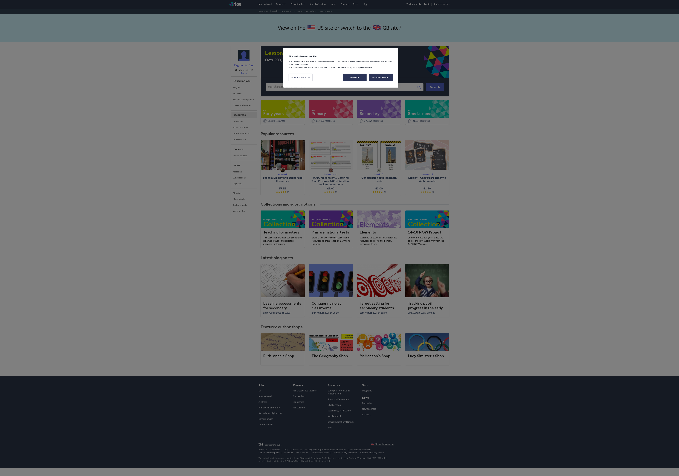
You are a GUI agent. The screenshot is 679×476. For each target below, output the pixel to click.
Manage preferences (300, 77)
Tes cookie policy (344, 67)
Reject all (354, 77)
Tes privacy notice (364, 67)
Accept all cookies (380, 77)
